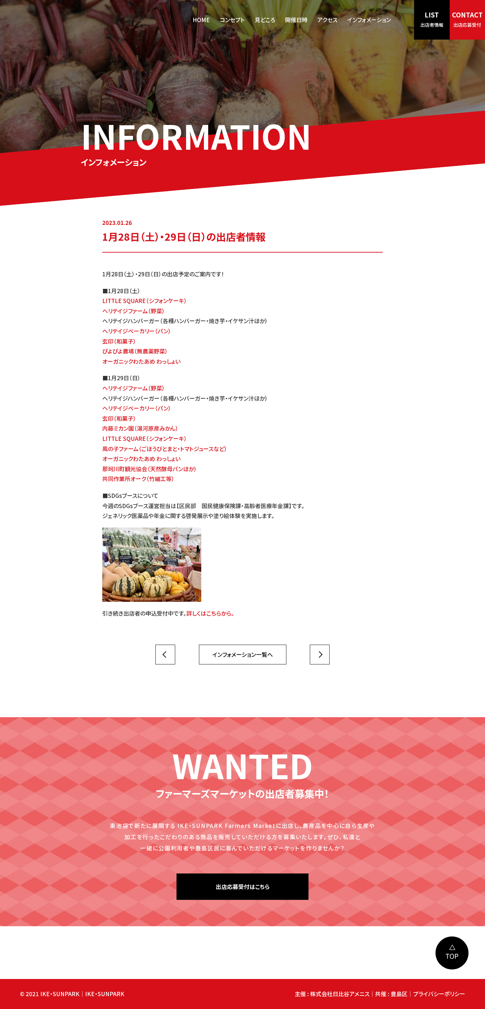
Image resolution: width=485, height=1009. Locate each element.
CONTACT (467, 19)
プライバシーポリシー (439, 994)
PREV (320, 654)
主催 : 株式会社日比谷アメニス (332, 994)
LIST (431, 19)
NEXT (165, 654)
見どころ (265, 19)
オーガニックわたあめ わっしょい (141, 361)
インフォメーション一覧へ (242, 654)
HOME (201, 19)
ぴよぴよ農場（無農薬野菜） (135, 351)
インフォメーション (369, 19)
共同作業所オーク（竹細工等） (138, 478)
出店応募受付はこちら (243, 886)
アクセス (327, 19)
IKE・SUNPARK (104, 994)
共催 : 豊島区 (391, 994)
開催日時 (296, 19)
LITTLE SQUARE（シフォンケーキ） (144, 300)
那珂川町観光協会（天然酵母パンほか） (149, 469)
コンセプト (232, 19)
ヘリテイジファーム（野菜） (133, 311)
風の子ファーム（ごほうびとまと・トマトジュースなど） (164, 448)
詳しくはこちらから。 (210, 613)
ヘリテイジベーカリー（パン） (136, 331)
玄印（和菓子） (119, 341)
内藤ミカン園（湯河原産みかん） (140, 428)
